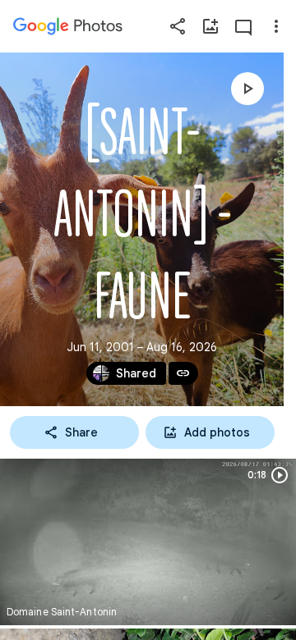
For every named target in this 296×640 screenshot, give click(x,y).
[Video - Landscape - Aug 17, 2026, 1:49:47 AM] (148, 542)
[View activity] (243, 26)
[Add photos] (210, 26)
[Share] (177, 26)
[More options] (276, 26)
